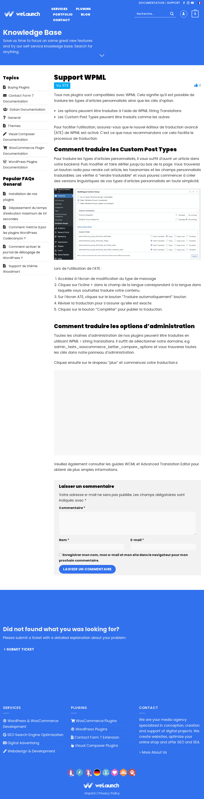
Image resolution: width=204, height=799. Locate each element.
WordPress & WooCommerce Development (30, 723)
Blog (85, 14)
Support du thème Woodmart (20, 269)
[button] (183, 13)
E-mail (137, 540)
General (14, 117)
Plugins (83, 9)
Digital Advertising (23, 743)
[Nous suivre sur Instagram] (188, 3)
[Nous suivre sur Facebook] (184, 3)
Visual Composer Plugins (96, 745)
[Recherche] (172, 14)
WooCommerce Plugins (96, 720)
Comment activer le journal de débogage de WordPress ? (21, 252)
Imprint (90, 793)
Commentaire (72, 508)
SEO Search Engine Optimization (34, 734)
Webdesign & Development (31, 751)
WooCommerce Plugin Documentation (23, 151)
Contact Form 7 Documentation (18, 98)
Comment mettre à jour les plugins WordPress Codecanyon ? (24, 233)
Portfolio (63, 14)
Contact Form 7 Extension (96, 737)
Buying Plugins (18, 87)
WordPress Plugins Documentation (20, 164)
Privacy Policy (109, 793)
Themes (14, 126)
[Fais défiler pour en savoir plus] (102, 55)
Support (173, 3)
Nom (64, 540)
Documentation (152, 3)
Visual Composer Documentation (19, 137)
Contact (61, 20)
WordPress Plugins (91, 729)
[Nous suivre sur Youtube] (192, 3)
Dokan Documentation (27, 109)
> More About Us (153, 752)
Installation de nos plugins (20, 197)
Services (59, 9)
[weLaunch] (23, 14)
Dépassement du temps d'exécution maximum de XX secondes (25, 213)
